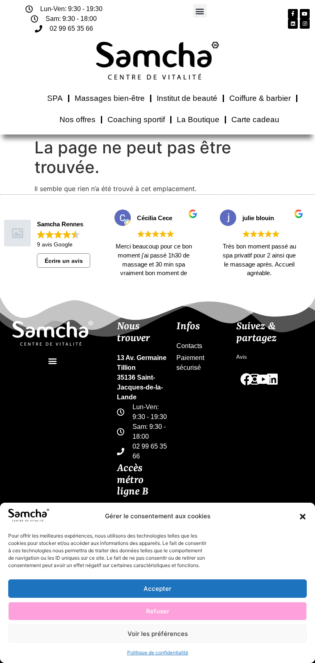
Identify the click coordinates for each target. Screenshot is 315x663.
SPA (55, 98)
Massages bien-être (110, 98)
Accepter (157, 588)
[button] (303, 517)
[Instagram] (305, 24)
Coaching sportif (136, 119)
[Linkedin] (293, 24)
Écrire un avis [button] (64, 260)
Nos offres (77, 119)
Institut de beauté (187, 98)
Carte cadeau (255, 119)
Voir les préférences (158, 634)
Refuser (157, 611)
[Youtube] (305, 14)
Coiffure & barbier (260, 98)
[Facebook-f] (293, 14)
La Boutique (198, 119)
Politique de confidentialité (157, 652)
